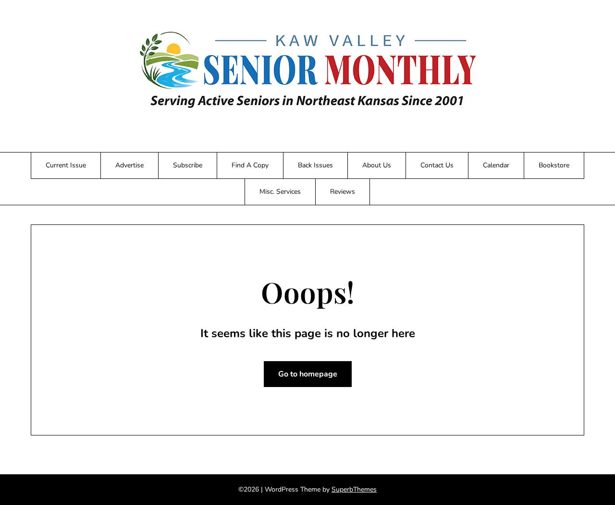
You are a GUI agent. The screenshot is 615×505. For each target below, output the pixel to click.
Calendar (496, 165)
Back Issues (315, 165)
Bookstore (554, 165)
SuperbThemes (354, 489)
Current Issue (66, 165)
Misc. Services (280, 191)
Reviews (342, 191)
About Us (376, 165)
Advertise (129, 165)
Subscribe (187, 165)
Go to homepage (307, 374)
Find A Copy (250, 165)
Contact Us (437, 165)
